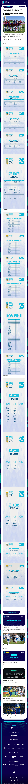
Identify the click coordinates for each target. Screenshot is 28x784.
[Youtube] (16, 778)
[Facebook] (7, 778)
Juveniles (8, 6)
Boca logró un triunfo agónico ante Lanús (13, 715)
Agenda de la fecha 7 (8, 680)
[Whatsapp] (19, 778)
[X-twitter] (10, 778)
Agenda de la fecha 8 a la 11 (10, 627)
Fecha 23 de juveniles (9, 644)
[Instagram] (13, 778)
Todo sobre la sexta (8, 698)
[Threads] (22, 778)
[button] (24, 2)
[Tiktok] (15, 780)
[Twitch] (18, 780)
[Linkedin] (12, 780)
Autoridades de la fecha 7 (10, 662)
